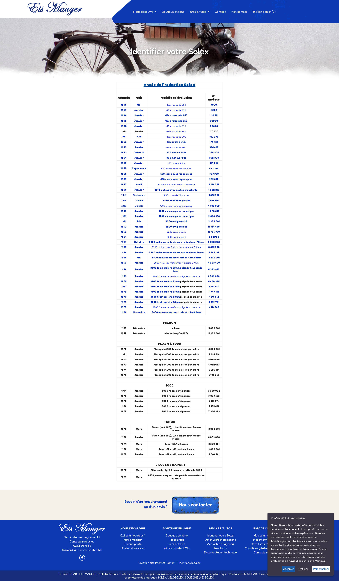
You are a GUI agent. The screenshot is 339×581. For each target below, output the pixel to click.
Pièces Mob (177, 539)
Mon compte (239, 11)
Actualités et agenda (220, 544)
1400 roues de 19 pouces (176, 195)
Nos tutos (220, 548)
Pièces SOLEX (177, 544)
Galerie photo (133, 544)
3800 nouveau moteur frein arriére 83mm (176, 262)
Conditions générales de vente (264, 548)
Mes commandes (264, 535)
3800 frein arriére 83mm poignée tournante (176, 276)
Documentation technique (220, 552)
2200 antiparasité (176, 231)
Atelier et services (133, 548)
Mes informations (264, 539)
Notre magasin (133, 539)
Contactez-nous (264, 552)
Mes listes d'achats (264, 544)
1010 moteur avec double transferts (176, 184)
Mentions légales (190, 563)
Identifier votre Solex (220, 535)
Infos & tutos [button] (198, 11)
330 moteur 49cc (176, 163)
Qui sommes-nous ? (133, 535)
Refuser (303, 568)
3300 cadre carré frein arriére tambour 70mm (176, 247)
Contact (220, 11)
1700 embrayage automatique (176, 205)
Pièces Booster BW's (177, 548)
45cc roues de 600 (176, 136)
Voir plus (320, 560)
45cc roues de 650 (176, 104)
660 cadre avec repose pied (176, 168)
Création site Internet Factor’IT (157, 563)
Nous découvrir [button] (143, 11)
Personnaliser (321, 568)
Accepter (288, 568)
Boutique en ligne (173, 11)
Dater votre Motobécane (220, 539)
